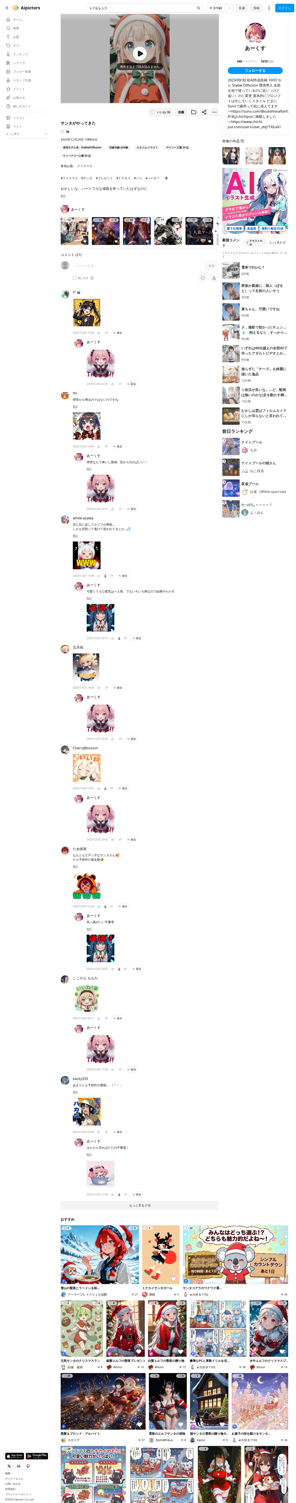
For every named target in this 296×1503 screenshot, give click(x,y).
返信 (119, 333)
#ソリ (138, 178)
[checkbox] (74, 278)
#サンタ (86, 178)
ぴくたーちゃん (14, 1478)
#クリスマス (69, 178)
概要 (7, 1473)
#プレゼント (104, 178)
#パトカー (152, 178)
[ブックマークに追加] (193, 112)
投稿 (257, 8)
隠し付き (83, 278)
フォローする (255, 70)
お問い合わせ (13, 1484)
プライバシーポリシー (18, 1494)
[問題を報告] (107, 333)
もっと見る (275, 242)
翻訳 (63, 196)
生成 (242, 8)
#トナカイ (123, 178)
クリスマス (84, 166)
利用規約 (10, 1489)
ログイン (285, 8)
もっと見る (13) (139, 1205)
